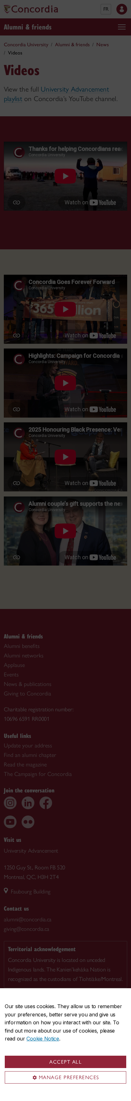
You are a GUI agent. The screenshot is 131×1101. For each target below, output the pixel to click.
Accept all (65, 1062)
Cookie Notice (42, 1038)
